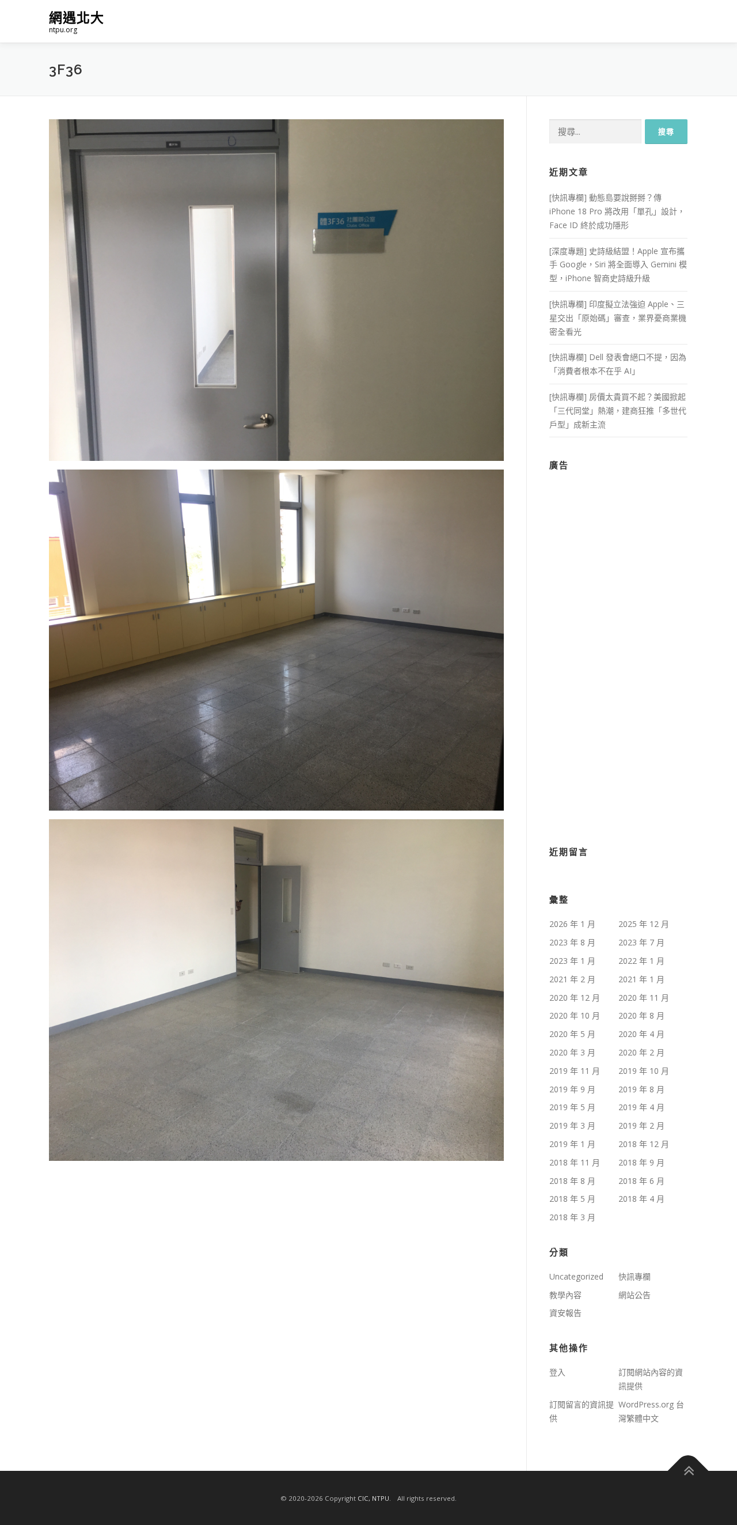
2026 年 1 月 (572, 923)
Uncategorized (576, 1276)
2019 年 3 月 (572, 1125)
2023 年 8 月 (572, 942)
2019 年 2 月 (641, 1125)
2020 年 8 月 (641, 1015)
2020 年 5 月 (572, 1033)
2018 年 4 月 (641, 1198)
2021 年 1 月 (641, 979)
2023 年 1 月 (572, 960)
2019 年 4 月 (641, 1107)
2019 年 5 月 (572, 1107)
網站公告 (634, 1294)
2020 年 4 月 (641, 1033)
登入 (557, 1372)
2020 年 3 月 (572, 1052)
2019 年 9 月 (572, 1089)
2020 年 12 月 (574, 997)
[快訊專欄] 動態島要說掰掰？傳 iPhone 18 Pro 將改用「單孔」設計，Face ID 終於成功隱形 (617, 211)
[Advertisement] (618, 651)
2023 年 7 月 (641, 942)
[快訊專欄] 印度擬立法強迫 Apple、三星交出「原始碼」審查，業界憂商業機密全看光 (617, 317)
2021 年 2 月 (572, 979)
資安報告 (565, 1312)
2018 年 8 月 (572, 1180)
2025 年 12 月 (643, 923)
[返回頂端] (688, 1471)
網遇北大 (76, 17)
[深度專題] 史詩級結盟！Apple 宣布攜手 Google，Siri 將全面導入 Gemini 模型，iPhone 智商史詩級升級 (618, 264)
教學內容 (565, 1294)
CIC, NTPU (373, 1498)
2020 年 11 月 (643, 997)
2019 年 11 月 (574, 1070)
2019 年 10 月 (643, 1070)
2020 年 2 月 (641, 1052)
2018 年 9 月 (641, 1162)
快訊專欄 (634, 1276)
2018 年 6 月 (641, 1180)
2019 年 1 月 (572, 1143)
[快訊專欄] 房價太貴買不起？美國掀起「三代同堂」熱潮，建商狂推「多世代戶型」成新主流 (617, 410)
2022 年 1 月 (641, 960)
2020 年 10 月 (574, 1015)
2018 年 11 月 (574, 1162)
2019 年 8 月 (641, 1089)
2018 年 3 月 (572, 1217)
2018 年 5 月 (572, 1198)
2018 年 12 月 (643, 1143)
